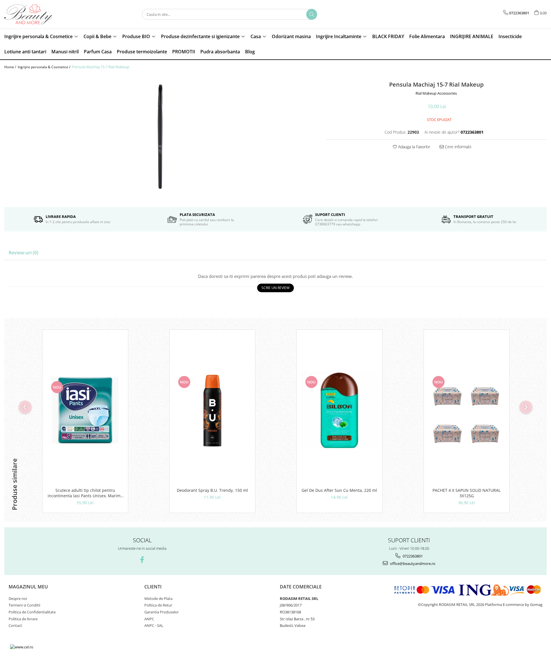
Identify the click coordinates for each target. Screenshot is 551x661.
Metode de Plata (158, 598)
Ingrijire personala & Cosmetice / (44, 67)
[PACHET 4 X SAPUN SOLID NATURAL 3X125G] (466, 410)
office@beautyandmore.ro (412, 563)
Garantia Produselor (161, 612)
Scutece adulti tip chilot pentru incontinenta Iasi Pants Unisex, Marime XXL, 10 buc (85, 493)
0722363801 (412, 556)
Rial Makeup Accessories (436, 93)
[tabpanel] (160, 138)
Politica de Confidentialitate (32, 612)
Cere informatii (457, 146)
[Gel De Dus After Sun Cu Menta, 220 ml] (339, 410)
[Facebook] (142, 560)
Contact (15, 625)
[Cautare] (311, 14)
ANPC (149, 618)
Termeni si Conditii (24, 605)
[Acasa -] (33, 14)
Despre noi (18, 598)
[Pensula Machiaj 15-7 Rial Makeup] (160, 138)
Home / (10, 67)
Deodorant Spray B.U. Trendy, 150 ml (212, 490)
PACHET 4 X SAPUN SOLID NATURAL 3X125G (466, 493)
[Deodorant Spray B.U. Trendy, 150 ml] (212, 410)
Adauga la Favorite (413, 146)
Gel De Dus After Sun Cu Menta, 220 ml (339, 490)
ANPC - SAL (153, 625)
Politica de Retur (158, 605)
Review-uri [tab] (23, 252)
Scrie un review (275, 287)
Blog (250, 51)
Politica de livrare (23, 618)
